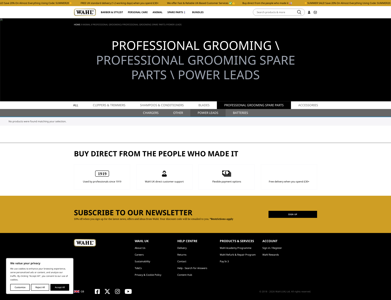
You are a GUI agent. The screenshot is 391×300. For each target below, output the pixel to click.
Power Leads (208, 113)
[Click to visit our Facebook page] (97, 291)
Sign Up (292, 214)
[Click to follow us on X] (107, 291)
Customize (20, 287)
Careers (139, 254)
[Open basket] (315, 12)
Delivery (182, 248)
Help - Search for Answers (192, 268)
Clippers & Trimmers (109, 105)
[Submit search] (299, 12)
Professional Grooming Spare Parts (254, 105)
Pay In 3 (224, 261)
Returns (181, 254)
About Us (140, 248)
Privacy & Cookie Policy (148, 274)
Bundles (198, 12)
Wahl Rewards (270, 254)
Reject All (40, 287)
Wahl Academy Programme (235, 248)
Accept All (60, 287)
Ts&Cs (138, 268)
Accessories (308, 105)
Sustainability (142, 261)
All (75, 105)
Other (178, 113)
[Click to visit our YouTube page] (128, 291)
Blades (204, 105)
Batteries (240, 113)
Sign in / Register (272, 248)
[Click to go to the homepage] (85, 12)
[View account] (309, 12)
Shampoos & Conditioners (162, 105)
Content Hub (184, 274)
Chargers (151, 113)
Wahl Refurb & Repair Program (238, 254)
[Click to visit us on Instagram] (117, 291)
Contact (181, 261)
